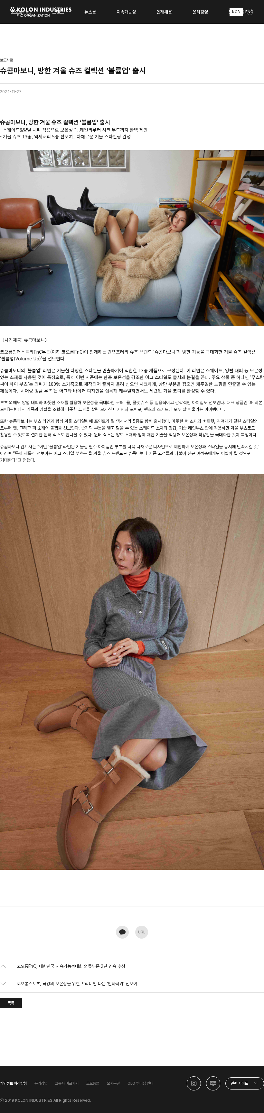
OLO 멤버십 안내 (140, 1083)
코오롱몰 (92, 1083)
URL (141, 932)
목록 (11, 1003)
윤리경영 (40, 1083)
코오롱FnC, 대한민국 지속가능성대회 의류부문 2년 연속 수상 (71, 966)
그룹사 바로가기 (67, 1083)
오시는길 (113, 1083)
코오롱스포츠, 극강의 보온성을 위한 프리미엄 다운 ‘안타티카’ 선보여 (77, 983)
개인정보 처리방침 (13, 1083)
